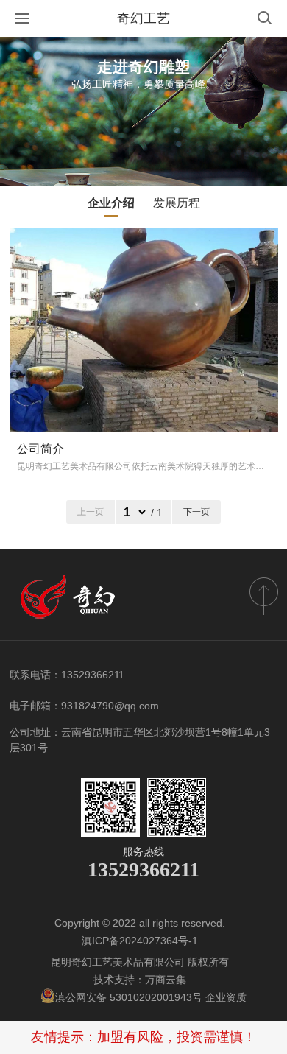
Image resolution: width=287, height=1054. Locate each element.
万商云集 (165, 980)
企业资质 (226, 997)
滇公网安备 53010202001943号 (130, 997)
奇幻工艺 (143, 18)
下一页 (196, 512)
